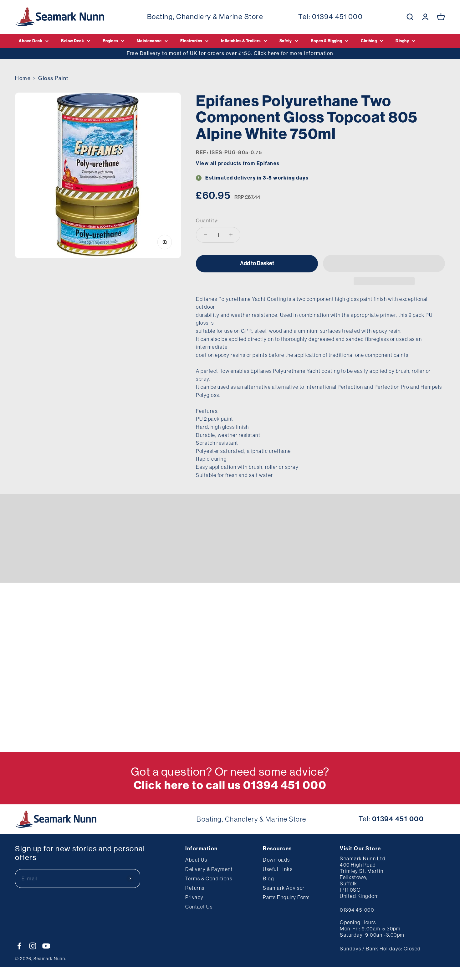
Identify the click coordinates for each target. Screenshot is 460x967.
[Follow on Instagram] (32, 946)
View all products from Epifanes (238, 163)
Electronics (191, 40)
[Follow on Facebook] (19, 946)
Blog (268, 878)
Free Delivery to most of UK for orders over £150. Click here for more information (230, 53)
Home (23, 78)
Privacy (194, 897)
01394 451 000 (337, 16)
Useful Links (278, 869)
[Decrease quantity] (205, 234)
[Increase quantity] (231, 234)
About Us (196, 860)
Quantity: (207, 220)
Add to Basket (257, 263)
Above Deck (30, 40)
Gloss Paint (53, 78)
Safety (285, 40)
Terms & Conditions (208, 878)
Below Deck (72, 40)
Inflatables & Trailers (241, 40)
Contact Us (198, 907)
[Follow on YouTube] (46, 946)
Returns (195, 888)
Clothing (369, 40)
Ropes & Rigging (326, 40)
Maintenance (149, 40)
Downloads (276, 860)
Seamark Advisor (284, 888)
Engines (110, 40)
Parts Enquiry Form (286, 897)
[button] (384, 263)
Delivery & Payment (209, 869)
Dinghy (402, 40)
